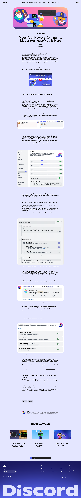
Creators (61, 471)
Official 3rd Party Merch (63, 477)
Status (42, 470)
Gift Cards (43, 473)
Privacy (70, 468)
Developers (61, 474)
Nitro (27, 2)
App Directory (43, 471)
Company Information (72, 476)
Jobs (51, 468)
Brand (51, 470)
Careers (58, 2)
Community (61, 473)
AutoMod (24, 401)
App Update (30, 401)
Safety (61, 468)
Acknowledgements (72, 473)
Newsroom (52, 471)
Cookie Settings (71, 470)
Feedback (61, 479)
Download (23, 2)
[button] (30, 2)
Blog (60, 470)
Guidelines (71, 471)
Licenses (70, 474)
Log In (78, 2)
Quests (61, 476)
